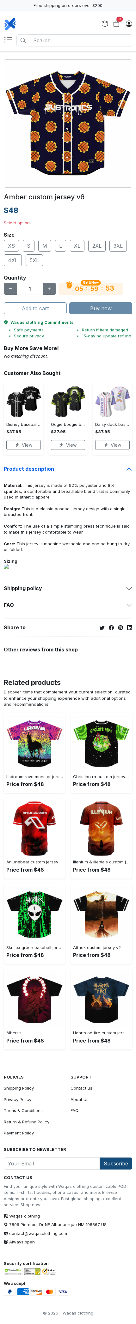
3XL (118, 246)
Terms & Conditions (23, 1110)
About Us (80, 1099)
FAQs (76, 1110)
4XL (13, 260)
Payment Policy (19, 1132)
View (27, 445)
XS (11, 246)
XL (77, 246)
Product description (29, 469)
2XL (97, 246)
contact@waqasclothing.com (38, 1233)
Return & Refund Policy (26, 1121)
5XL (34, 260)
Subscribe (116, 1163)
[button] (10, 40)
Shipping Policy (19, 1088)
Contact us (81, 1088)
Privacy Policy (17, 1099)
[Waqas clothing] (10, 24)
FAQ (9, 605)
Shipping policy (23, 588)
